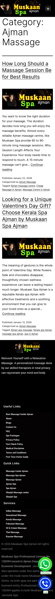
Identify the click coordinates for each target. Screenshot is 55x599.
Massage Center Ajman (17, 471)
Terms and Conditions (16, 452)
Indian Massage (13, 511)
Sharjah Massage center (17, 492)
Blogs (8, 423)
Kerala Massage (13, 519)
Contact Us (11, 427)
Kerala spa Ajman (42, 330)
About (8, 418)
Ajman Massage (27, 181)
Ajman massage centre (23, 185)
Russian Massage (14, 536)
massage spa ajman (12, 333)
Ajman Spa (11, 484)
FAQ (8, 431)
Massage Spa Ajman (15, 475)
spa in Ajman (31, 333)
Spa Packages (12, 435)
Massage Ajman (13, 479)
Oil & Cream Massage (16, 528)
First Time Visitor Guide (17, 457)
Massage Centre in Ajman (36, 189)
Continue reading (13, 313)
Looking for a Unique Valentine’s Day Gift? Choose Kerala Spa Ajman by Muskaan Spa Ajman (27, 212)
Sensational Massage (16, 515)
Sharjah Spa (11, 496)
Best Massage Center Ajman (19, 414)
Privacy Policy (12, 440)
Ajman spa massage (21, 330)
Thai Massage (12, 532)
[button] (48, 8)
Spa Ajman (11, 488)
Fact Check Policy (14, 444)
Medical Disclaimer (15, 448)
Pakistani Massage (15, 523)
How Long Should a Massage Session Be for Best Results (26, 70)
